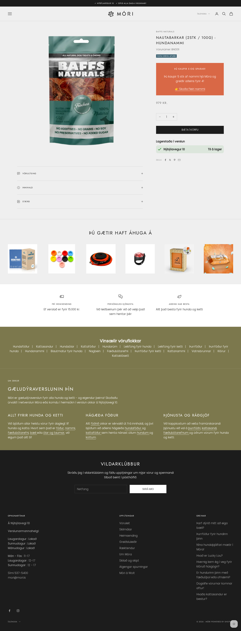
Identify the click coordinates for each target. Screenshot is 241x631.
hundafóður (133, 428)
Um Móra (125, 554)
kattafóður (93, 433)
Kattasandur (44, 347)
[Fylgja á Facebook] (9, 610)
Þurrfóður (195, 347)
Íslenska (202, 13)
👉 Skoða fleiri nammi (190, 89)
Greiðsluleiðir (128, 542)
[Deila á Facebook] (165, 160)
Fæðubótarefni (117, 351)
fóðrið (95, 424)
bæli (33, 433)
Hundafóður (21, 347)
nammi (70, 428)
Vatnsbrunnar (201, 351)
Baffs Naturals (165, 31)
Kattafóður (88, 347)
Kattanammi (176, 351)
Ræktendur (127, 548)
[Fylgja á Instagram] (18, 610)
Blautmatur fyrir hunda (66, 351)
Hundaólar (67, 347)
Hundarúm (109, 347)
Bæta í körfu (190, 130)
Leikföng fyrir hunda (137, 347)
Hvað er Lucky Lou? (209, 556)
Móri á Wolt (127, 573)
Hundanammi (34, 351)
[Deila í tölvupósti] (179, 160)
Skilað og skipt (129, 561)
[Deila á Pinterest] (174, 160)
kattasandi (209, 428)
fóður (60, 428)
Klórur (222, 351)
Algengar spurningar (133, 567)
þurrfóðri (194, 428)
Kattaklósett (120, 356)
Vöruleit (124, 523)
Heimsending (128, 536)
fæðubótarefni (18, 433)
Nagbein (94, 351)
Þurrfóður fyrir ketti (148, 351)
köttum (91, 437)
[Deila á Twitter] (170, 160)
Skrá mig (148, 489)
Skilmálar (125, 529)
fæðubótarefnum (176, 433)
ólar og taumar (53, 433)
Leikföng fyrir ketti (170, 347)
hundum (143, 433)
